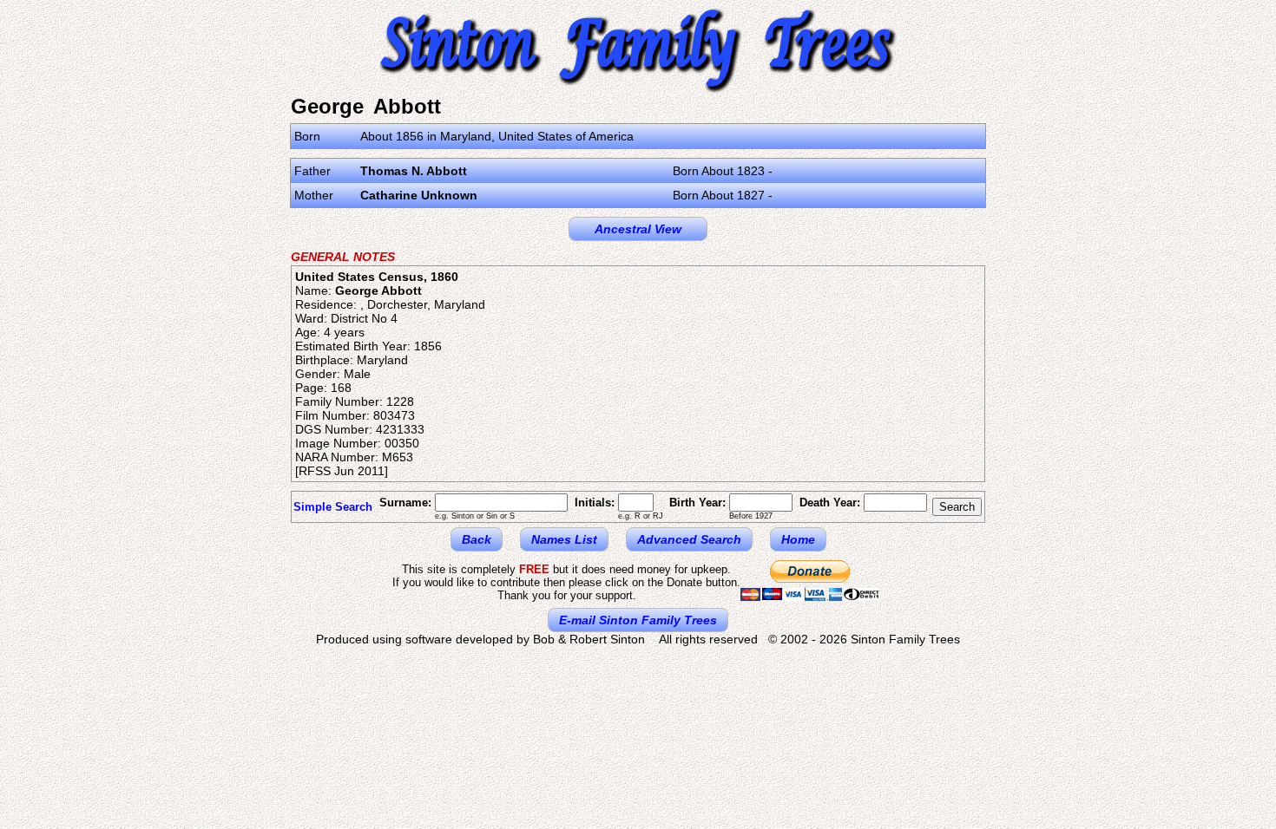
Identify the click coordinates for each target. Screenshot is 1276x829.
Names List (564, 539)
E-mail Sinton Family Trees (638, 620)
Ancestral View (638, 229)
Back (476, 539)
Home (798, 539)
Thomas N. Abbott (413, 171)
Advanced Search (689, 539)
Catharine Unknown (418, 195)
